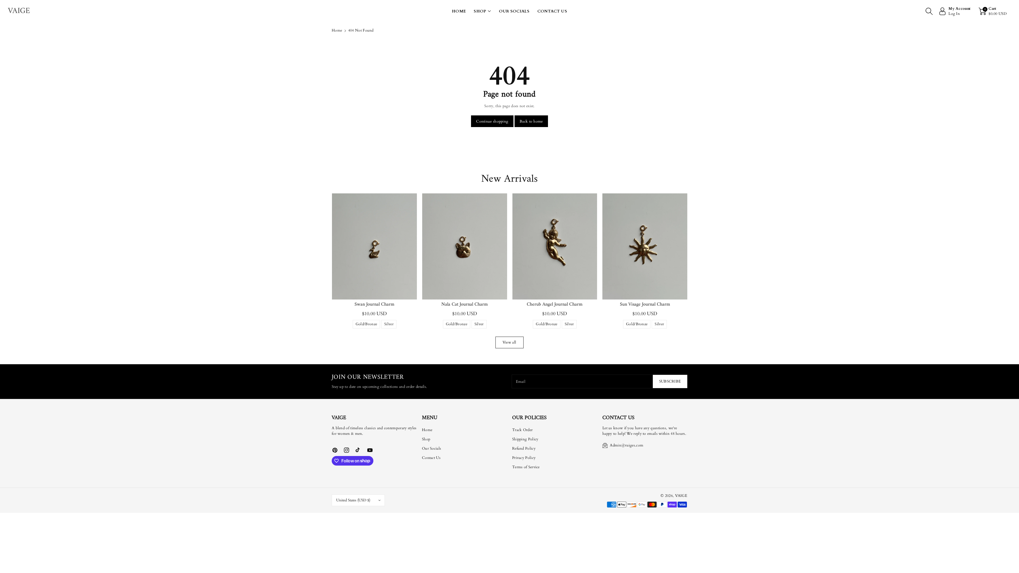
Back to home (531, 121)
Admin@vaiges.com (626, 445)
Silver (389, 325)
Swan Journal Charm (374, 304)
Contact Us (431, 457)
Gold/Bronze (366, 325)
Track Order (522, 429)
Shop (480, 11)
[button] (482, 11)
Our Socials (431, 448)
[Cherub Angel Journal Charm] (554, 246)
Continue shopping (492, 121)
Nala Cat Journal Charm (464, 304)
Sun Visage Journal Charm (645, 304)
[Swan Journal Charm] (374, 246)
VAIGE (681, 495)
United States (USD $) (353, 500)
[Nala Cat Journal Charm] (464, 246)
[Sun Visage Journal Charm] (644, 246)
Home (337, 30)
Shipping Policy (525, 439)
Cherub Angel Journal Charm (554, 304)
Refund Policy (524, 448)
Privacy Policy (524, 457)
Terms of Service (526, 467)
